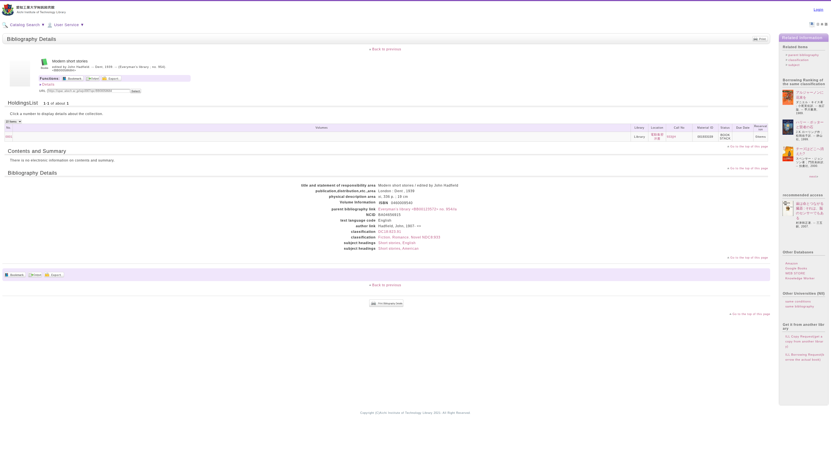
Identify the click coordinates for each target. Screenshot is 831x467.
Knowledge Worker (800, 278)
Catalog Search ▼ (27, 25)
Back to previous (386, 49)
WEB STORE (795, 273)
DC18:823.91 (389, 232)
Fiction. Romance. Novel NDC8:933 (409, 237)
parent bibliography (803, 55)
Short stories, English (397, 243)
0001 (8, 136)
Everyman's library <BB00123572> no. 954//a (417, 209)
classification (798, 60)
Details (48, 84)
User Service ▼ (68, 25)
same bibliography (799, 306)
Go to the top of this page (749, 146)
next (812, 176)
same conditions (798, 301)
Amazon (791, 263)
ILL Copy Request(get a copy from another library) (804, 341)
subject (794, 65)
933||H (671, 136)
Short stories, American (398, 248)
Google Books (796, 268)
